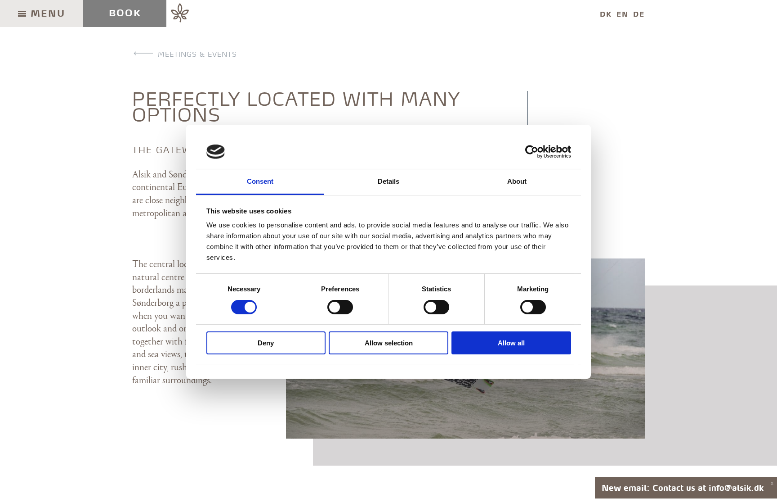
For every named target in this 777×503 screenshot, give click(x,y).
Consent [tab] (260, 181)
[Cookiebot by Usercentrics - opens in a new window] (531, 152)
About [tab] (517, 181)
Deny (266, 343)
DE (639, 14)
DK (606, 14)
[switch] (340, 307)
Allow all (511, 343)
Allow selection (389, 343)
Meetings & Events (197, 54)
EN (622, 14)
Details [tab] (389, 181)
